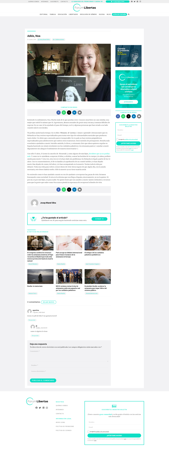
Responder (32, 320)
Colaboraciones (59, 39)
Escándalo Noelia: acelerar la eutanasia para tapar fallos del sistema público (96, 288)
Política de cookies (64, 430)
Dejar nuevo (48, 302)
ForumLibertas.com (91, 293)
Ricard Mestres (33, 264)
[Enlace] (84, 8)
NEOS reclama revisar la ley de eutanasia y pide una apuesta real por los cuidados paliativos (68, 288)
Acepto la (128, 139)
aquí (130, 148)
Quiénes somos (62, 405)
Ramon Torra (32, 293)
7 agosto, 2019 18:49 (39, 312)
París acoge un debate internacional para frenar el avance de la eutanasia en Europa (69, 255)
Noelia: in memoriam (35, 286)
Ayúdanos (60, 409)
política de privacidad (131, 139)
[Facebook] (131, 1)
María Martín (61, 264)
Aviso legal (60, 422)
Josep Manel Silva (44, 39)
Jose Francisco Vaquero (92, 264)
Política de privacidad (65, 426)
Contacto (60, 413)
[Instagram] (140, 1)
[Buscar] (128, 14)
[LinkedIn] (137, 1)
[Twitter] (134, 1)
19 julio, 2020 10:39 (41, 328)
